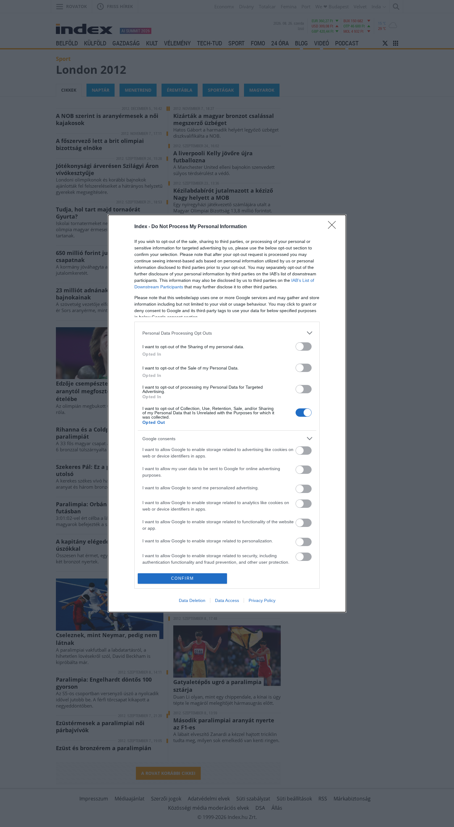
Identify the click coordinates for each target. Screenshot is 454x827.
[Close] (334, 227)
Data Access (227, 600)
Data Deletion (192, 600)
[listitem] (227, 333)
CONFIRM (182, 578)
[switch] (304, 346)
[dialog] (227, 413)
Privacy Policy (262, 600)
